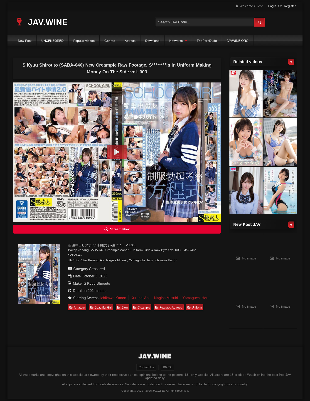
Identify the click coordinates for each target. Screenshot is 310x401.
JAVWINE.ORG (237, 40)
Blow (124, 307)
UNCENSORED (52, 40)
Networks (176, 40)
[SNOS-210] (246, 94)
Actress (130, 40)
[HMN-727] (246, 142)
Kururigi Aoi (140, 298)
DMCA (167, 367)
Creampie (144, 307)
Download (152, 40)
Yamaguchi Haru (195, 298)
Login (272, 6)
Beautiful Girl (103, 307)
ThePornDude (207, 40)
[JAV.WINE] (155, 357)
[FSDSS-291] (280, 190)
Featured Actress (171, 307)
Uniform (197, 307)
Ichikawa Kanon (113, 298)
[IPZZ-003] (280, 94)
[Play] (117, 152)
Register (290, 6)
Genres (109, 40)
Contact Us (146, 367)
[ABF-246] (280, 142)
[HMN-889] (246, 190)
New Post (25, 40)
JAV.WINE (46, 22)
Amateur (79, 307)
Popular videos (84, 40)
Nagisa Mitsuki (166, 298)
